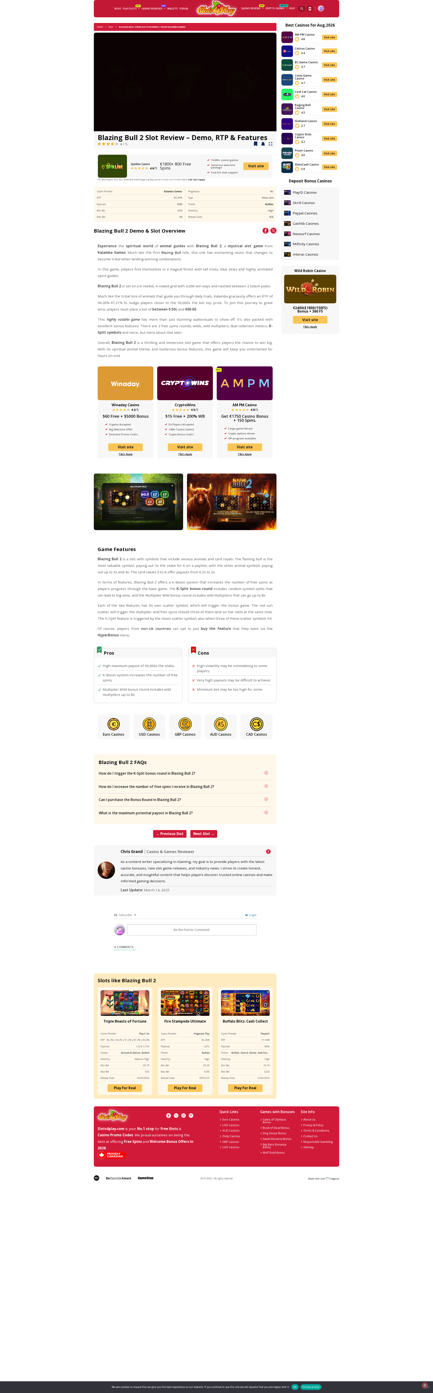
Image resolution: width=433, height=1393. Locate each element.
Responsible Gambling (318, 1141)
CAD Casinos (256, 734)
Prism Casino (304, 150)
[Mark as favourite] (263, 144)
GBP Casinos (185, 734)
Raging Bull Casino (303, 106)
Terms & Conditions (316, 1130)
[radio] (99, 144)
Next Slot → (203, 833)
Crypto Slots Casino (303, 135)
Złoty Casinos (231, 1136)
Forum (184, 8)
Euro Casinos (113, 734)
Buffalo (269, 204)
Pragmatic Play (202, 1033)
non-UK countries (156, 628)
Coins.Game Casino (303, 76)
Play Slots (131, 8)
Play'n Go (144, 1033)
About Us (309, 1119)
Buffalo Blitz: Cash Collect (245, 1021)
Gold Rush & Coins (268, 1052)
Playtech (265, 1033)
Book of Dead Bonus (276, 1128)
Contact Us (310, 1136)
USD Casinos (149, 734)
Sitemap (308, 1147)
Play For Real (125, 1088)
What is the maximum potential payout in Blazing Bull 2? (146, 813)
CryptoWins (185, 405)
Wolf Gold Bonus (274, 1152)
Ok (295, 1386)
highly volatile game (123, 319)
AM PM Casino (245, 405)
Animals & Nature (130, 1052)
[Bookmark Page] (255, 144)
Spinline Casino (140, 164)
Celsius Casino (305, 48)
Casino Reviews (252, 7)
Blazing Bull (171, 252)
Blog (118, 8)
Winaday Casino (125, 405)
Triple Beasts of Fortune (125, 1021)
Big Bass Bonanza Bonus (274, 1146)
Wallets (172, 8)
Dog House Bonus (274, 1133)
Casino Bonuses (154, 8)
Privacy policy (311, 1386)
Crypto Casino (276, 7)
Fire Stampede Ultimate (185, 1021)
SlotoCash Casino (307, 164)
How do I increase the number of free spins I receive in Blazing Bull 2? (156, 786)
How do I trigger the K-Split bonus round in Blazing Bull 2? (147, 773)
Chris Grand (132, 851)
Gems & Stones (248, 1052)
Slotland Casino (306, 121)
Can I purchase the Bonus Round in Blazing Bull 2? (140, 799)
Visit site (256, 166)
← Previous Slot (170, 833)
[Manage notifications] (425, 1385)
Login (252, 915)
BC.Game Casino (306, 62)
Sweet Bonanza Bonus (277, 1139)
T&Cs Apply (126, 454)
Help (292, 8)
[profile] (321, 8)
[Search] (302, 9)
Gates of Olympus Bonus (274, 1121)
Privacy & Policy (313, 1125)
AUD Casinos (220, 734)
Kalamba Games (173, 191)
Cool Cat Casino (306, 92)
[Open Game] (270, 144)
